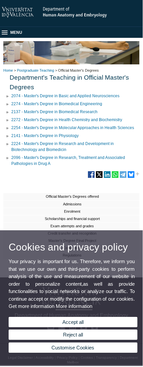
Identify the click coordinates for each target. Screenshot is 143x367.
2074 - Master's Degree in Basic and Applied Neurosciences (65, 96)
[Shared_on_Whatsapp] (115, 177)
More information (74, 306)
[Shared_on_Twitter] (99, 177)
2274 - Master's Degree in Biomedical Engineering (56, 104)
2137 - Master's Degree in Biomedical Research (54, 112)
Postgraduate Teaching (35, 70)
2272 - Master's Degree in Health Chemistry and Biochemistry (66, 119)
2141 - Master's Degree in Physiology (45, 135)
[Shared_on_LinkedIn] (107, 177)
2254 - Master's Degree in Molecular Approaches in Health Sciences (72, 127)
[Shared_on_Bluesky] (131, 177)
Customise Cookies (72, 347)
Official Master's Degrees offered (72, 196)
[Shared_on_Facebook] (91, 177)
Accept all (73, 322)
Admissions (72, 204)
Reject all (73, 334)
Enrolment (72, 211)
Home (8, 70)
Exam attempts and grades (72, 226)
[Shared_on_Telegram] (123, 177)
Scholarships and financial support (72, 219)
